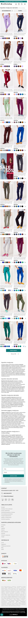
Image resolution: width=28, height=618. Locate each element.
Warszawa (23, 604)
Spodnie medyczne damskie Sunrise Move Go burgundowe (6, 90)
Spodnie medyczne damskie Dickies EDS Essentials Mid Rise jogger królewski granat (20, 286)
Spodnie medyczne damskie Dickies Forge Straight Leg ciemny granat (20, 202)
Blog (2, 547)
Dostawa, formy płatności (6, 509)
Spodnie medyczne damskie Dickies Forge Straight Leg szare (20, 174)
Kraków (2, 605)
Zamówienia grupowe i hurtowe (8, 512)
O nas (2, 542)
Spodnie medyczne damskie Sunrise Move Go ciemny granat (20, 34)
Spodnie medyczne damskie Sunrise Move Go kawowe (6, 62)
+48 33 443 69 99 (7, 493)
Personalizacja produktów (7, 514)
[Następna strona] (18, 353)
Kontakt (3, 507)
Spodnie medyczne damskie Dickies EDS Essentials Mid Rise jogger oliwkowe (20, 314)
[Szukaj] (22, 4)
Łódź (9, 605)
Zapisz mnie (13, 476)
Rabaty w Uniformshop (6, 517)
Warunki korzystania (15, 612)
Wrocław (6, 605)
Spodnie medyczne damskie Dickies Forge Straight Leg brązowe (6, 146)
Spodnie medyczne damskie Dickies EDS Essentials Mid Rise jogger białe (6, 258)
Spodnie (3, 528)
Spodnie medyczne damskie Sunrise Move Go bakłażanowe (20, 62)
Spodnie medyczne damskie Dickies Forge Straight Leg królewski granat (20, 146)
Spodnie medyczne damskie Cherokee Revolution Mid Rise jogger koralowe (20, 90)
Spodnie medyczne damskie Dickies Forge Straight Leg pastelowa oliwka (6, 230)
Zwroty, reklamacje (5, 510)
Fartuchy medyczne (5, 535)
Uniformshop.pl (21, 609)
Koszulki (3, 533)
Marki (2, 549)
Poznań (18, 605)
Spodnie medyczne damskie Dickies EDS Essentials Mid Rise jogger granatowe (20, 342)
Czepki (2, 536)
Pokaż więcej (13, 350)
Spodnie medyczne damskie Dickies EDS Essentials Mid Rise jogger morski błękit (6, 286)
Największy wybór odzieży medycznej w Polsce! (13, 1)
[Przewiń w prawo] (25, 94)
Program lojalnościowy (6, 515)
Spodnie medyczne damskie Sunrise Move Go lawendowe (6, 34)
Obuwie (3, 530)
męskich (9, 436)
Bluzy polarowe (4, 531)
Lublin (12, 605)
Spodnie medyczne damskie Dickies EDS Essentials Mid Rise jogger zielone (6, 342)
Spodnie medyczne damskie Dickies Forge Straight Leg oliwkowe (6, 202)
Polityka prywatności (5, 546)
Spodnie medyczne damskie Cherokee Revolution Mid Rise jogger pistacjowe (6, 118)
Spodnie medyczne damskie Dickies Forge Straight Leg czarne (20, 230)
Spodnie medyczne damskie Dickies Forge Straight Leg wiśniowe (20, 118)
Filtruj (20, 10)
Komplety (3, 524)
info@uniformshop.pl (8, 496)
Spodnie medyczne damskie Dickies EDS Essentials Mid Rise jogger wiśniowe (20, 258)
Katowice (15, 605)
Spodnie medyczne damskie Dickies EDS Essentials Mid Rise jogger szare (6, 314)
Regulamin (3, 544)
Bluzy (2, 526)
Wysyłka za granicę (5, 519)
